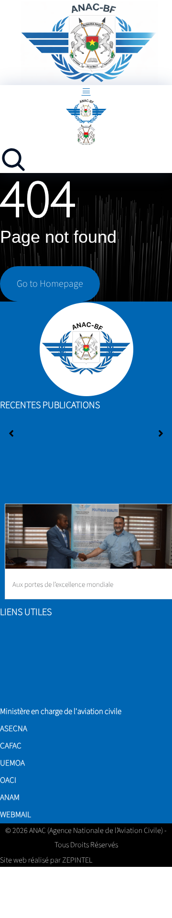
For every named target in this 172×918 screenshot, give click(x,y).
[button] (160, 433)
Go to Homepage (50, 284)
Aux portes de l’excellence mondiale (62, 585)
